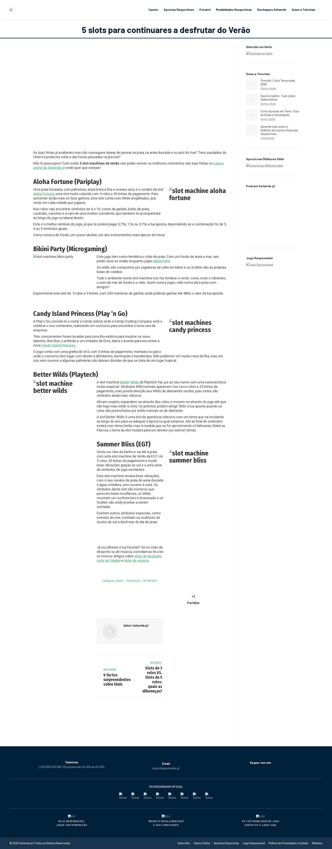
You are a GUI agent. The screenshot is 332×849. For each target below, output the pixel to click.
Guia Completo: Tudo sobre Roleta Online (278, 97)
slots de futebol (109, 561)
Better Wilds (129, 382)
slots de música (136, 561)
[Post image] (252, 84)
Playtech (83, 374)
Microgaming (87, 249)
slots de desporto (147, 556)
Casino (119, 580)
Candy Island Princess (58, 345)
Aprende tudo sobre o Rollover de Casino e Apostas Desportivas (279, 130)
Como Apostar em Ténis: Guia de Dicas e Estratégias (280, 113)
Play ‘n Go (111, 313)
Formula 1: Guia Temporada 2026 (278, 82)
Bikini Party (162, 261)
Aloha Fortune (43, 194)
